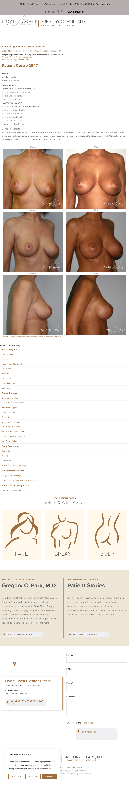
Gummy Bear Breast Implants (13, 403)
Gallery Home (8, 51)
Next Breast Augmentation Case (15, 59)
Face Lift (5, 359)
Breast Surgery (22, 51)
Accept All (49, 776)
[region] (32, 765)
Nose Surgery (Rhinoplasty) (12, 364)
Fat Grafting (6, 369)
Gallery (62, 4)
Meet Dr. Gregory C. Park (20, 634)
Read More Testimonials (85, 634)
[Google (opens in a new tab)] (53, 11)
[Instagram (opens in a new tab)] (62, 11)
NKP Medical (78, 774)
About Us (32, 4)
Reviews (74, 4)
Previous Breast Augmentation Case (17, 57)
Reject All (33, 776)
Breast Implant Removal (11, 422)
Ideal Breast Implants (10, 408)
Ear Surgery (6, 378)
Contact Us (103, 4)
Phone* (69, 683)
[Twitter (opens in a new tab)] (49, 11)
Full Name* (71, 655)
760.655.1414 (75, 12)
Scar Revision (7, 388)
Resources (87, 4)
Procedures (48, 4)
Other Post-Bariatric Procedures (14, 490)
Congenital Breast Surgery (12, 476)
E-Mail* (69, 669)
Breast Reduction (8, 412)
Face (21, 553)
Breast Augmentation (39, 51)
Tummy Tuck (7, 451)
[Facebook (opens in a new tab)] (45, 11)
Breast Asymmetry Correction (13, 436)
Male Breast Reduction (11, 441)
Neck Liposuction (8, 383)
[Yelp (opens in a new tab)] (58, 11)
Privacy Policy (70, 767)
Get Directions (27, 702)
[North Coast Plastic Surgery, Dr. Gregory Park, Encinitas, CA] (19, 20)
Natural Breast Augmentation (13, 431)
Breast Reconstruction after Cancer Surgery (19, 480)
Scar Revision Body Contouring (14, 465)
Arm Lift (5, 456)
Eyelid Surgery (7, 354)
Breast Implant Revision (11, 427)
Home (22, 4)
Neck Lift (5, 374)
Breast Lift (6, 417)
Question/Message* (74, 697)
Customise (16, 776)
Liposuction (6, 461)
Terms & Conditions (83, 767)
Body (107, 553)
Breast (64, 553)
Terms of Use (87, 723)
